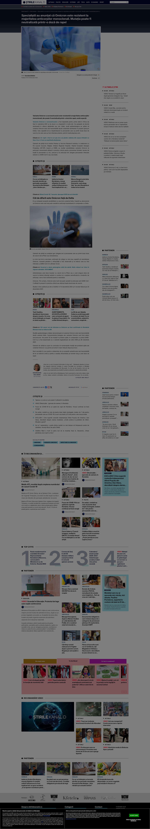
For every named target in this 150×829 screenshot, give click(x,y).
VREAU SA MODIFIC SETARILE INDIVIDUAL (133, 820)
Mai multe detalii (46, 815)
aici (42, 821)
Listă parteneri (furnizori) (71, 818)
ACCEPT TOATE (134, 815)
